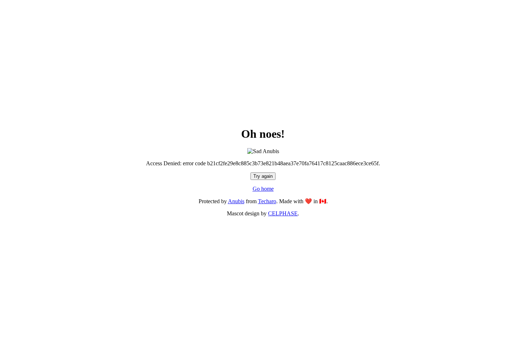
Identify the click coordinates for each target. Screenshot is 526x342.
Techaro (267, 201)
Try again (263, 176)
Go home (263, 189)
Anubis (236, 201)
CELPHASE (283, 213)
